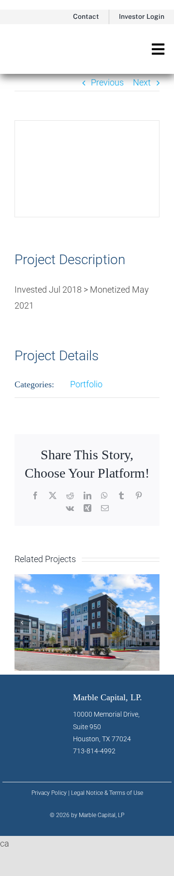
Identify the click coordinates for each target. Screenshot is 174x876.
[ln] (80, 761)
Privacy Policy (49, 793)
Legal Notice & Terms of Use (107, 793)
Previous (107, 82)
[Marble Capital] (45, 38)
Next (142, 82)
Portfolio (86, 384)
